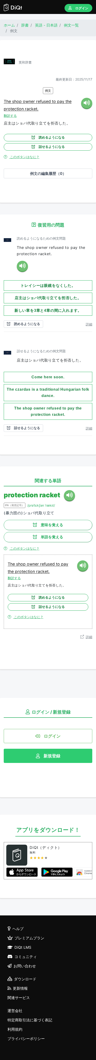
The (8, 101)
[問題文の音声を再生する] (22, 266)
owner (29, 101)
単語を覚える (52, 537)
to (54, 101)
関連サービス (18, 997)
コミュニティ (25, 956)
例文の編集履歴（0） (48, 173)
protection (14, 108)
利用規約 (14, 1029)
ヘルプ (18, 928)
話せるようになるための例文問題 (41, 351)
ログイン (81, 8)
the (68, 101)
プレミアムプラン (29, 938)
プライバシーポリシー (26, 1038)
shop (17, 101)
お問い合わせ (25, 966)
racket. (31, 108)
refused (44, 101)
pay (61, 101)
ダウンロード (25, 979)
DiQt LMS (22, 947)
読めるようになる (52, 137)
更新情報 (20, 988)
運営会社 (14, 1010)
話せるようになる (52, 147)
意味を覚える (52, 525)
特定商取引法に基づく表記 (29, 1020)
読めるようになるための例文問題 (41, 238)
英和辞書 (25, 62)
